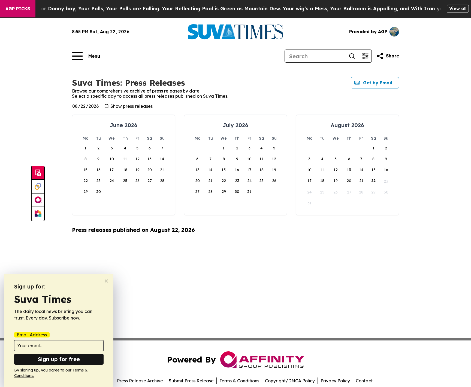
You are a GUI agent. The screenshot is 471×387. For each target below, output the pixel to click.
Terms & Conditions (239, 380)
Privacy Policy (335, 380)
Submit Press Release (191, 380)
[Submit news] (38, 173)
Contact (364, 380)
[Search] (351, 56)
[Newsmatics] (38, 214)
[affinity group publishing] (38, 200)
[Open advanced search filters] (365, 56)
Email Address (32, 334)
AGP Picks (17, 8)
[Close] (106, 281)
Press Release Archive (140, 380)
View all (457, 8)
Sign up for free (59, 359)
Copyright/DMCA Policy (290, 380)
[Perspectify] (38, 187)
